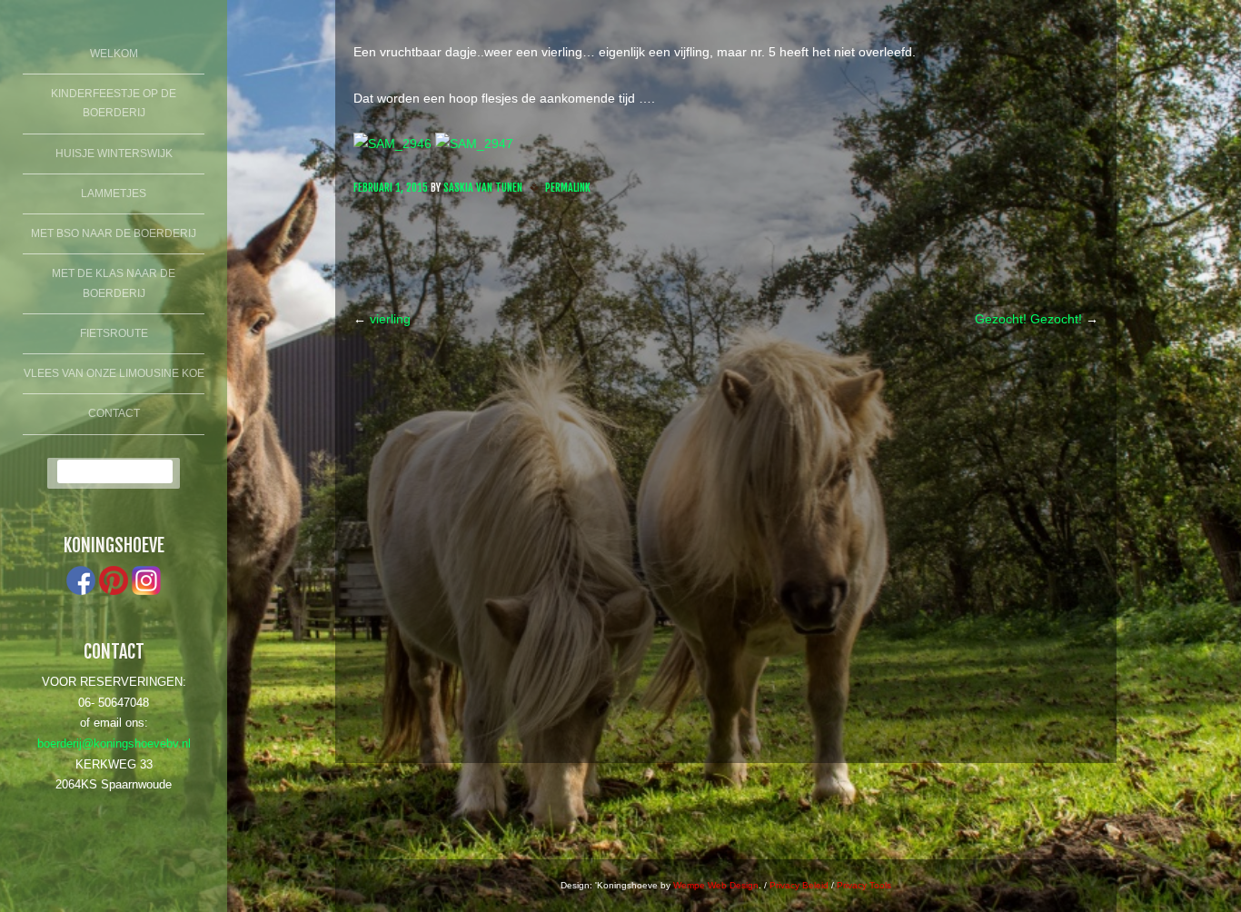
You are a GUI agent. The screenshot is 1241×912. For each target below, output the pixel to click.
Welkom (114, 53)
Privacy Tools (864, 885)
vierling (382, 319)
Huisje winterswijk (114, 153)
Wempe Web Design (716, 885)
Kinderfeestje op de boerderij (113, 103)
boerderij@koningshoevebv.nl (114, 744)
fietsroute (114, 333)
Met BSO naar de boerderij (113, 233)
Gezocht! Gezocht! (1036, 319)
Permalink (568, 187)
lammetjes (113, 193)
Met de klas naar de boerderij (113, 283)
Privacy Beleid (799, 885)
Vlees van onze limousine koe (114, 373)
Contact (114, 413)
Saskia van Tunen (482, 187)
